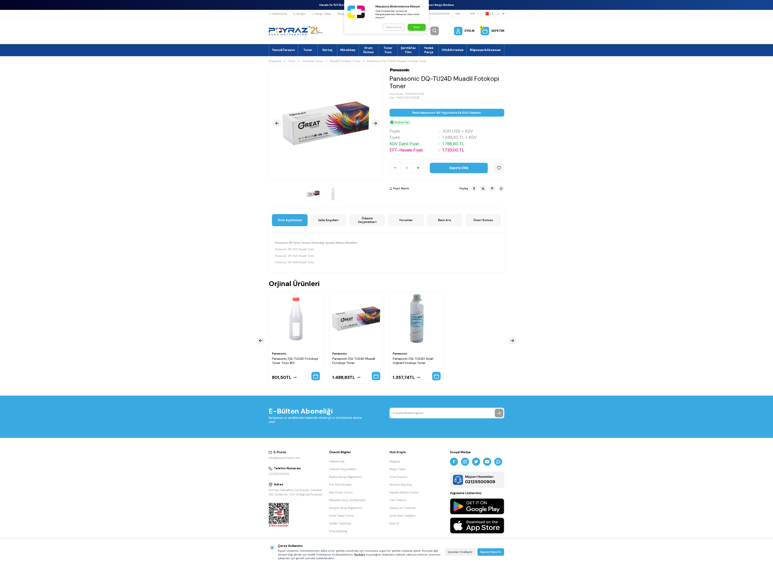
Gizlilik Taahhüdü (340, 523)
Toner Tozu (388, 50)
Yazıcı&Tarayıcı (283, 50)
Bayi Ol (394, 523)
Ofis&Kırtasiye (453, 50)
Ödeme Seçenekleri (367, 220)
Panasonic (279, 353)
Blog (341, 14)
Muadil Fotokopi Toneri (345, 61)
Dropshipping (338, 531)
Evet (417, 27)
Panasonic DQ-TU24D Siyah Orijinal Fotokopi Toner (413, 361)
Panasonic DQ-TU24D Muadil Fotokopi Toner (353, 361)
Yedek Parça (429, 50)
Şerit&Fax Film (408, 50)
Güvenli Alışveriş (401, 485)
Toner (307, 50)
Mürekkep (347, 50)
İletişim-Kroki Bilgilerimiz (345, 508)
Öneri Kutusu (483, 220)
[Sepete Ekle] (315, 376)
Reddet (359, 554)
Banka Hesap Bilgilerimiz (345, 477)
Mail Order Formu (341, 492)
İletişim (301, 14)
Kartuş (327, 50)
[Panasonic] (400, 70)
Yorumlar (406, 220)
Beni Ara (444, 220)
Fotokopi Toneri (313, 61)
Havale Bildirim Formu (404, 492)
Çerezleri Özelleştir (460, 552)
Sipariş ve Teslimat (403, 508)
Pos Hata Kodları (340, 485)
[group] (326, 123)
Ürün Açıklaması (290, 220)
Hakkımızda (279, 14)
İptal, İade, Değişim (402, 516)
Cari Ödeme (398, 500)
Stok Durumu (398, 477)
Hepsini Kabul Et (490, 552)
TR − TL (495, 14)
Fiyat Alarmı (401, 188)
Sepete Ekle (458, 168)
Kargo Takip (323, 14)
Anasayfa (275, 61)
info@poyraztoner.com (284, 458)
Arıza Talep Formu (341, 516)
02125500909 (439, 14)
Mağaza (395, 461)
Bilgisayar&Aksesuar (485, 50)
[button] (277, 123)
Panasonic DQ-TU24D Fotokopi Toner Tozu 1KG (295, 361)
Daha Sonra (393, 27)
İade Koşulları (328, 220)
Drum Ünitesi (368, 50)
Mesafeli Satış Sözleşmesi (347, 500)
